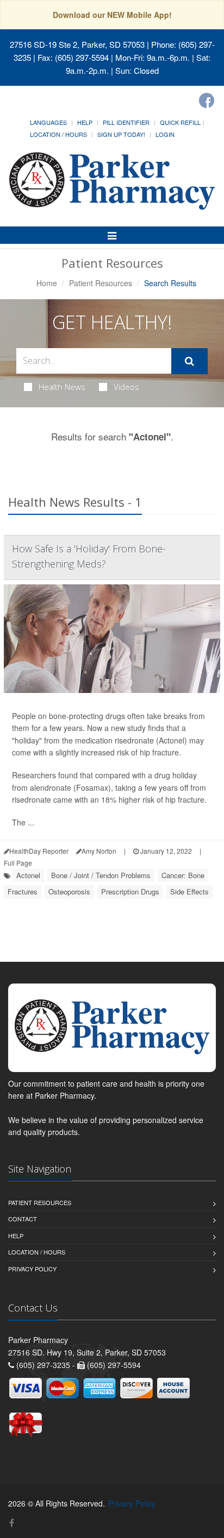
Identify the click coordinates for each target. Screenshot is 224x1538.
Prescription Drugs (130, 891)
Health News (62, 386)
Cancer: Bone (182, 875)
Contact (22, 1218)
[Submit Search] (189, 361)
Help (84, 122)
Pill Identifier (126, 122)
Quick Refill (180, 122)
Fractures (23, 891)
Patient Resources (100, 283)
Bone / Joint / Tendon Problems (101, 875)
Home (46, 283)
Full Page (18, 862)
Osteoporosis (69, 891)
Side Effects (189, 891)
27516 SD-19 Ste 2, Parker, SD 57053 (77, 44)
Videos (126, 386)
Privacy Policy (32, 1268)
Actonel (28, 875)
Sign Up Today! (121, 134)
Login (165, 134)
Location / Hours (58, 134)
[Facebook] (206, 100)
